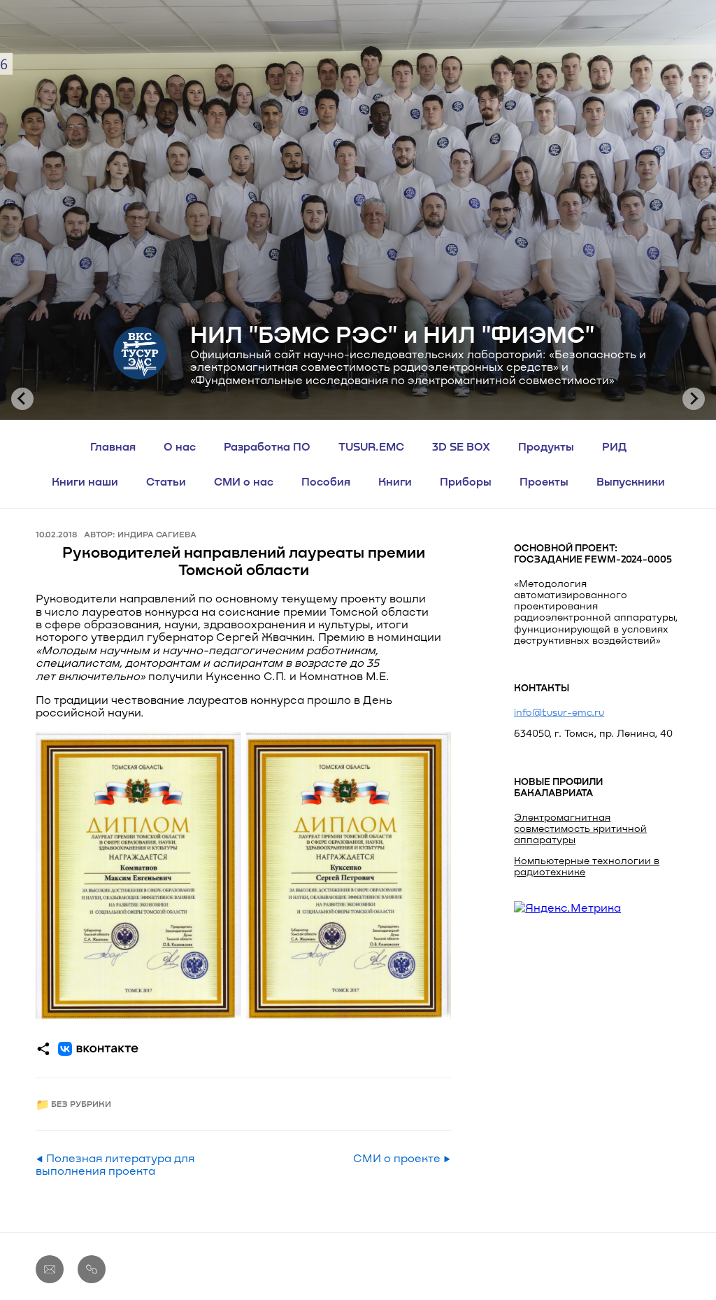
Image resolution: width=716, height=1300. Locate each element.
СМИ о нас (243, 481)
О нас (180, 446)
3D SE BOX (461, 446)
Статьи (166, 481)
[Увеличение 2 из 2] (433, 749)
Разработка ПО (267, 446)
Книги (395, 481)
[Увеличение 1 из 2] (222, 749)
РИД (614, 446)
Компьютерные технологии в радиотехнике (586, 865)
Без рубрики (81, 1103)
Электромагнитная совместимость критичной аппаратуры (580, 828)
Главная (113, 446)
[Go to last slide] (22, 399)
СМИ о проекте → (402, 1158)
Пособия (325, 481)
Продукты (546, 446)
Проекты (544, 481)
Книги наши (85, 481)
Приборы (466, 481)
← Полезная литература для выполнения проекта (115, 1164)
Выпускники (630, 481)
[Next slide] (693, 399)
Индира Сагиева (156, 534)
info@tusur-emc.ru (559, 712)
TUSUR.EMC (371, 446)
